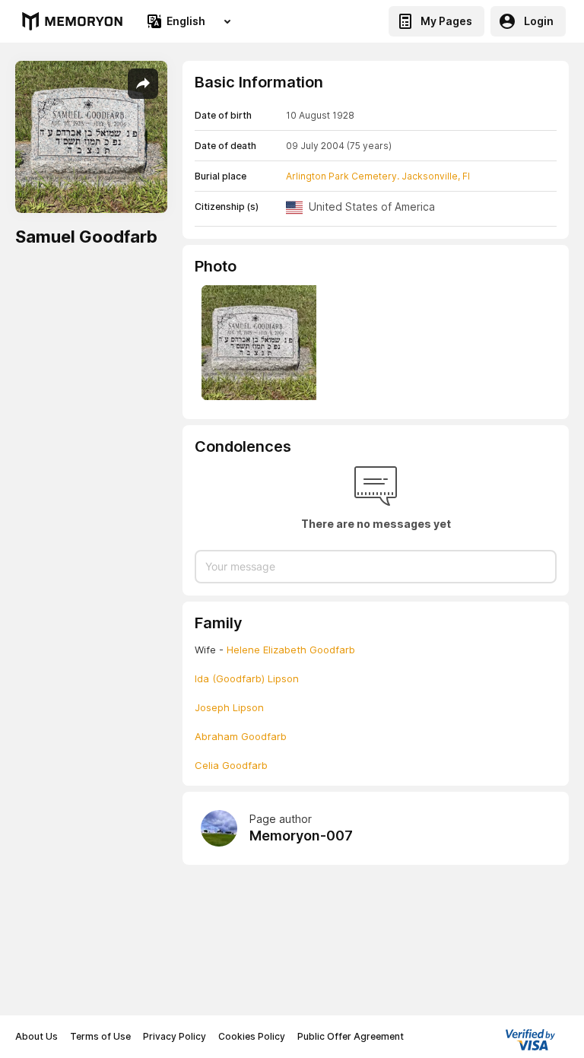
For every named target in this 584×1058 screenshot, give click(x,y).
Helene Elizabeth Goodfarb (291, 649)
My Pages (446, 20)
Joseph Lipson (229, 707)
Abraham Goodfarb (241, 736)
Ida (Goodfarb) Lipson (247, 678)
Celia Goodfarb (231, 765)
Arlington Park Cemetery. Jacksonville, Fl (378, 176)
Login (539, 20)
